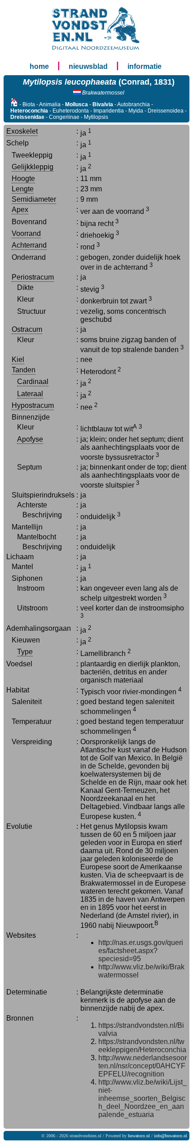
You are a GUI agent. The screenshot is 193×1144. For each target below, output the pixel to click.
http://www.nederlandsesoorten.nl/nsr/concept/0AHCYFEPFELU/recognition (142, 1066)
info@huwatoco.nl (170, 1135)
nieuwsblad (88, 66)
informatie (144, 66)
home (39, 66)
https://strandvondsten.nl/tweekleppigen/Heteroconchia (142, 1046)
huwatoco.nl (139, 1135)
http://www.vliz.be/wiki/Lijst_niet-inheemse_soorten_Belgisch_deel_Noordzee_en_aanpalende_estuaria (142, 1098)
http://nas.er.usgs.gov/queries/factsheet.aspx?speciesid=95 (140, 951)
